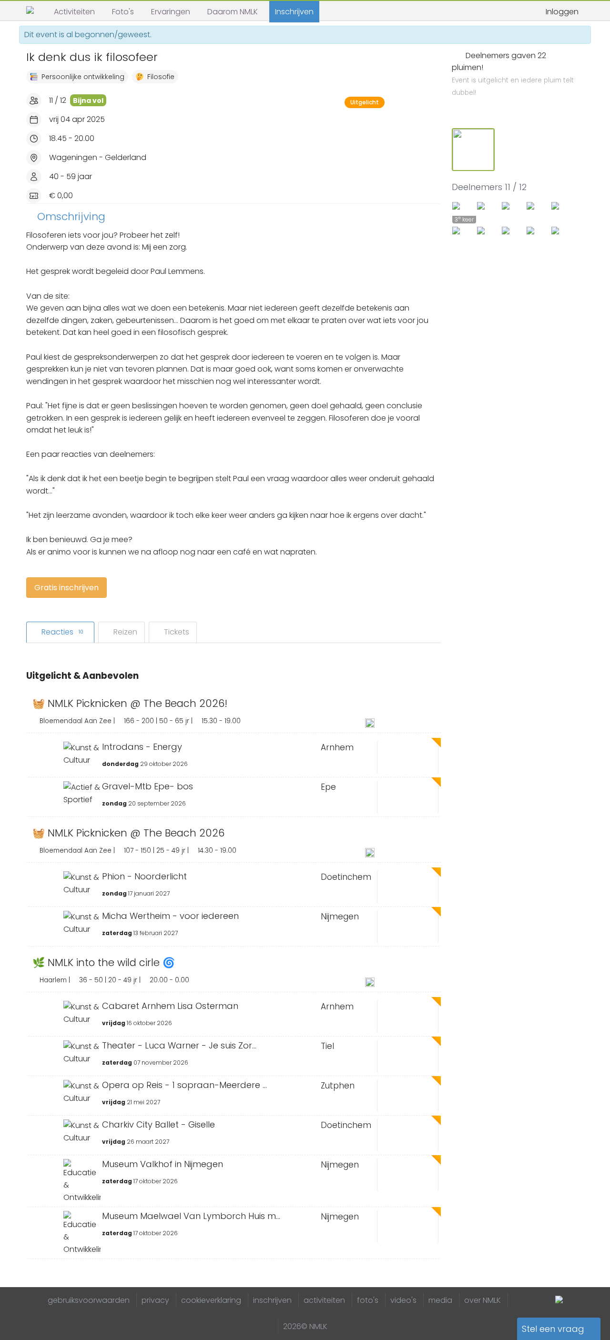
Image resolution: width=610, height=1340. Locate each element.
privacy (155, 1300)
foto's (367, 1300)
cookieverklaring (211, 1300)
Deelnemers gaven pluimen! (513, 74)
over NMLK (482, 1300)
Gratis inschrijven (66, 587)
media (440, 1300)
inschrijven (272, 1300)
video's (403, 1300)
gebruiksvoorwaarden (89, 1300)
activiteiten (324, 1300)
